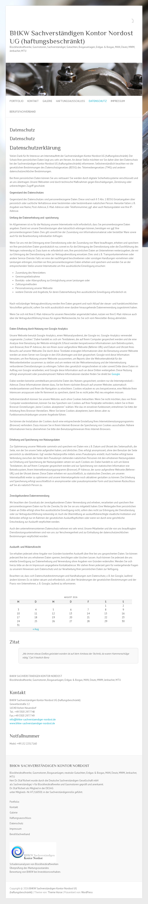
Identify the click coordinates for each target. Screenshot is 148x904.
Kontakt (33, 101)
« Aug (36, 629)
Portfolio (17, 101)
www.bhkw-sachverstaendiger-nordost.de (32, 723)
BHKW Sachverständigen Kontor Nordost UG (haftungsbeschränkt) (71, 37)
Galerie (47, 101)
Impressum (118, 101)
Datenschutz (98, 101)
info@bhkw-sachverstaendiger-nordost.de (33, 719)
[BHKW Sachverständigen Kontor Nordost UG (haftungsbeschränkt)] (74, 64)
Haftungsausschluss (70, 101)
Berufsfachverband (23, 111)
